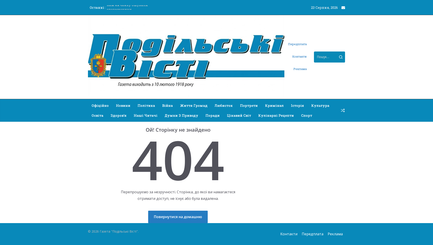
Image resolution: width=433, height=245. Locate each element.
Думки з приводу (181, 115)
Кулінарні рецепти (276, 115)
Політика (146, 105)
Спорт (306, 115)
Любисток (224, 105)
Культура (320, 105)
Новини (123, 105)
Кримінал (274, 105)
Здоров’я (119, 115)
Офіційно (100, 105)
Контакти (299, 56)
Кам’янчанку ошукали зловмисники (127, 9)
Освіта (97, 115)
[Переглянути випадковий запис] (343, 110)
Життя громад (193, 105)
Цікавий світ (239, 115)
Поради (212, 115)
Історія (297, 105)
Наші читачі (145, 115)
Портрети (249, 105)
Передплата (297, 44)
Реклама (300, 69)
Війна (167, 105)
